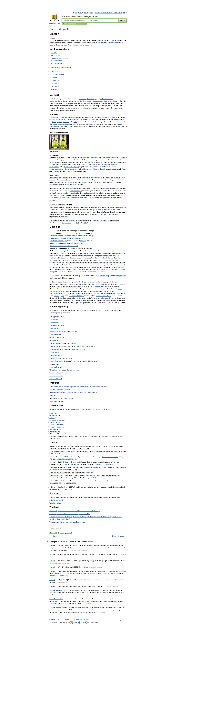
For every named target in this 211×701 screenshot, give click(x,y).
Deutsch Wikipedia (68, 24)
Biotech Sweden (55, 590)
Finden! (122, 20)
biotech (52, 545)
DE (124, 12)
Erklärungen (81, 24)
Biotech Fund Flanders (58, 607)
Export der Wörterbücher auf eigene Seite (108, 12)
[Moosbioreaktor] (59, 149)
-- (90, 392)
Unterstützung (79, 619)
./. (67, 459)
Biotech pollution (118, 536)
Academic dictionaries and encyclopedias (80, 16)
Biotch (55, 536)
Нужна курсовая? (65, 533)
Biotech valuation (56, 599)
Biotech (52, 554)
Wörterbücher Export (55, 622)
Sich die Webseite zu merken (84, 12)
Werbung (86, 619)
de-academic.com (54, 23)
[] (56, 200)
